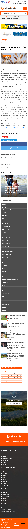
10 (2, 373)
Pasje (3, 302)
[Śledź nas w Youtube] (9, 2)
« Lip (6, 381)
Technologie (5, 293)
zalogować (23, 157)
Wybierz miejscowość (13, 403)
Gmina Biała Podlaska (8, 237)
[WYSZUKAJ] (14, 13)
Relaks (4, 307)
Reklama (20, 440)
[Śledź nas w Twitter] (4, 2)
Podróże (4, 290)
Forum (4, 456)
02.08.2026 (9, 178)
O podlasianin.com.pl (11, 440)
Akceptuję (23, 523)
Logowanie (5, 492)
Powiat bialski (6, 221)
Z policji (4, 260)
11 (5, 373)
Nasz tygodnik (15, 441)
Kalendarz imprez (7, 458)
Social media (6, 496)
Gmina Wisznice (6, 254)
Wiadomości (12, 17)
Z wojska (4, 265)
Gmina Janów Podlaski (8, 251)
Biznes (4, 479)
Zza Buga (4, 207)
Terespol (4, 232)
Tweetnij (15, 148)
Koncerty (4, 277)
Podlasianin (4, 17)
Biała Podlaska (6, 224)
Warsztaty (5, 274)
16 (20, 373)
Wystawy (4, 271)
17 (2, 375)
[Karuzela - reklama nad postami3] (14, 33)
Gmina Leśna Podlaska (8, 235)
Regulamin (5, 498)
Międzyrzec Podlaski (7, 210)
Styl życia (5, 485)
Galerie (4, 477)
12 (8, 373)
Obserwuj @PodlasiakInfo (9, 140)
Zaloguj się (23, 1)
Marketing (6, 441)
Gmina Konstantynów (8, 249)
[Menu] (25, 8)
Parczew (4, 215)
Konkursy (5, 460)
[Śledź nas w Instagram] (6, 2)
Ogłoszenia (5, 454)
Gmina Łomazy (6, 240)
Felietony (4, 288)
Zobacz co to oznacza (16, 523)
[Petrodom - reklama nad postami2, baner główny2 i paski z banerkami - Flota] (14, 26)
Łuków (4, 204)
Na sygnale (5, 473)
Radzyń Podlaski (6, 229)
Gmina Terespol (6, 246)
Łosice (4, 218)
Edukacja (5, 483)
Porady (4, 296)
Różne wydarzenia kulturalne (10, 279)
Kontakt (22, 441)
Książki (4, 268)
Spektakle (5, 282)
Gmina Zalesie (6, 257)
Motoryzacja (5, 304)
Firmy (4, 462)
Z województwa (6, 226)
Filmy (3, 285)
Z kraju (19, 17)
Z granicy (4, 263)
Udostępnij (15, 144)
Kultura (5, 481)
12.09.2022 (6, 43)
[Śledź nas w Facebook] (2, 2)
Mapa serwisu (6, 494)
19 (8, 375)
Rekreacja (4, 299)
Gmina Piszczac (6, 243)
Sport (4, 475)
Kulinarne (4, 310)
